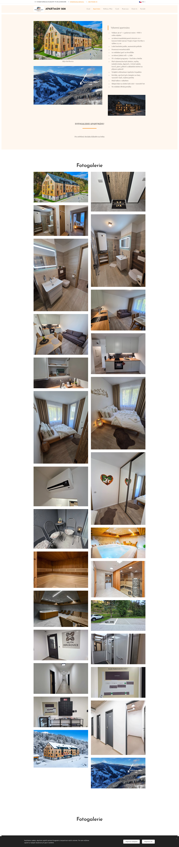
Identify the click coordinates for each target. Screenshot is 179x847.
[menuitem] (89, 9)
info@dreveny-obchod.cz (77, 2)
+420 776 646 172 (92, 2)
